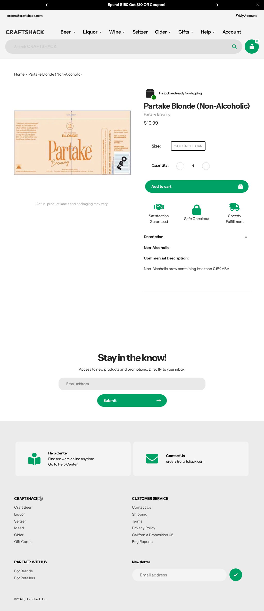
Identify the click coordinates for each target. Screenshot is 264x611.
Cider (18, 535)
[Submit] (235, 574)
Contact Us (141, 507)
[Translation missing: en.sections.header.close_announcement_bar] (257, 4)
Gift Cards (22, 541)
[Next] (217, 4)
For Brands (23, 571)
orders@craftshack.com (25, 16)
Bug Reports (142, 541)
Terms (137, 521)
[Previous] (47, 4)
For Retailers (24, 578)
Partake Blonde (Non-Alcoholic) (55, 74)
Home (19, 74)
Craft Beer (22, 507)
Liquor (19, 514)
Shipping (139, 514)
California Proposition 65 (152, 535)
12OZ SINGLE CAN (188, 146)
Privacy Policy (143, 528)
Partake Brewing (157, 114)
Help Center (68, 464)
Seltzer (20, 521)
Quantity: (160, 165)
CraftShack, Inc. (36, 599)
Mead (19, 528)
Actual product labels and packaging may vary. (72, 204)
